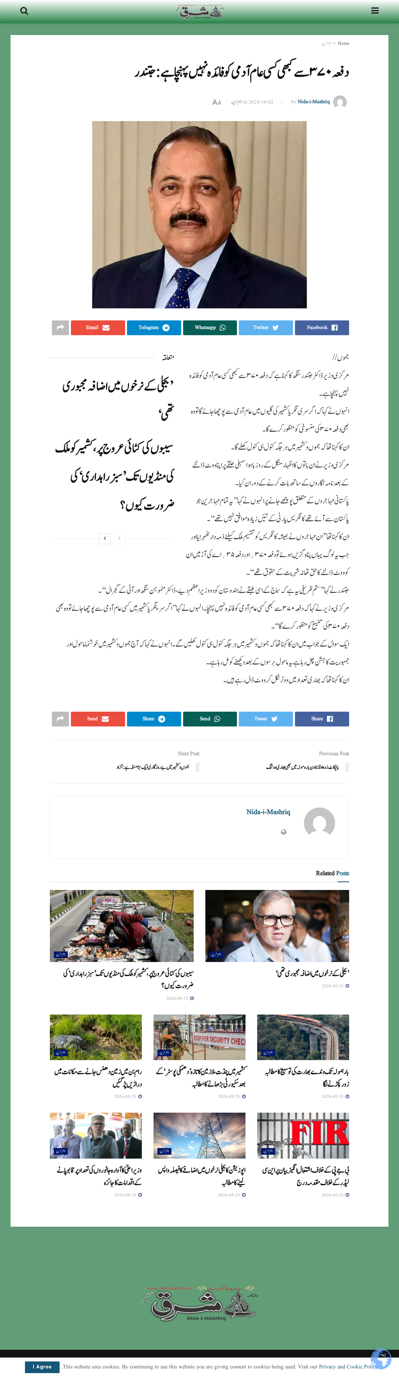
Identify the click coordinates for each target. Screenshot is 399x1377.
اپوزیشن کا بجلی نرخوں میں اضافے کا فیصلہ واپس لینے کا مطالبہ (201, 1176)
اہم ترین (327, 43)
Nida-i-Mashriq (314, 102)
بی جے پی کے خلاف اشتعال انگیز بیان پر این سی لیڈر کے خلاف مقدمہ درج (305, 1176)
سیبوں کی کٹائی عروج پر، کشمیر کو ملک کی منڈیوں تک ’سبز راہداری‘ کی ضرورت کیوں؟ (115, 477)
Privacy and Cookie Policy (348, 1367)
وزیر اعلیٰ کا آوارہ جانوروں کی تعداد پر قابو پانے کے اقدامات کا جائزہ (99, 1176)
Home (343, 43)
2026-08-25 (333, 986)
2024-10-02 (261, 102)
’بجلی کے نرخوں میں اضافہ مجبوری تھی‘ (312, 973)
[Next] (105, 538)
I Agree (42, 1367)
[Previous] (119, 538)
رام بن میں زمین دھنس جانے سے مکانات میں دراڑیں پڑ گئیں (98, 1078)
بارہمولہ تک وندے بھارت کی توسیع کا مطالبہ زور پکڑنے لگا (307, 1078)
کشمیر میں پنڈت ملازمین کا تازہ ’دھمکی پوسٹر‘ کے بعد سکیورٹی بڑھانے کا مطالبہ (200, 1078)
